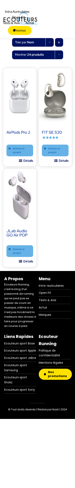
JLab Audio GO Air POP (17, 233)
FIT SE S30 (52, 132)
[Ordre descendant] (59, 42)
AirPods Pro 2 (18, 132)
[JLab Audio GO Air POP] (19, 196)
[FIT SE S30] (55, 95)
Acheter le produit (19, 150)
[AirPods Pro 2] (19, 95)
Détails (28, 161)
